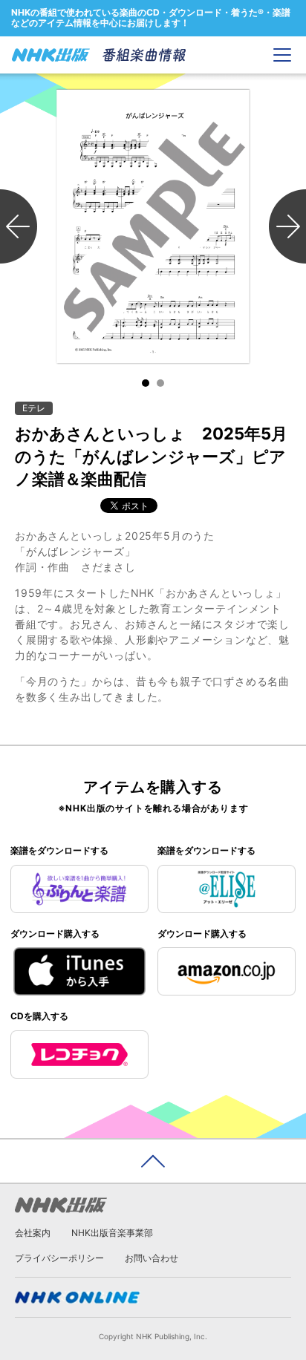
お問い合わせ (151, 1257)
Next (287, 226)
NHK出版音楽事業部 (112, 1232)
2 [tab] (160, 383)
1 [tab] (145, 383)
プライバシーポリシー (59, 1257)
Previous (18, 226)
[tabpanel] (153, 226)
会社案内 (33, 1232)
